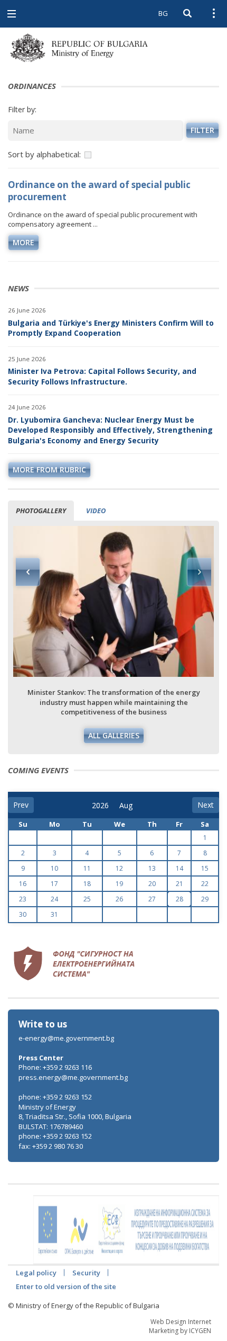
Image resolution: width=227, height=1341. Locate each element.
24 (54, 899)
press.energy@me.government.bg (73, 1077)
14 (179, 868)
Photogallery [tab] (41, 510)
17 (54, 883)
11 (87, 868)
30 (22, 914)
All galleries (113, 735)
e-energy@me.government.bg (66, 1038)
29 (205, 899)
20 (152, 883)
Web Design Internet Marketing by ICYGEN (180, 1326)
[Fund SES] (74, 962)
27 (152, 899)
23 (22, 899)
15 (205, 868)
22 (205, 883)
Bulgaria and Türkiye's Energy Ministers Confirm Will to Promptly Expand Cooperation (111, 328)
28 (179, 899)
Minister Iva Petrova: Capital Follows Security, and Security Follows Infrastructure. (102, 376)
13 (152, 868)
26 (119, 899)
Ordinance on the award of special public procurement (99, 190)
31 (54, 914)
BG (163, 13)
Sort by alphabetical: (44, 154)
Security (86, 1272)
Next (199, 572)
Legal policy (36, 1272)
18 (87, 883)
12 (119, 868)
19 (119, 883)
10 (54, 868)
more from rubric (49, 469)
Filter (202, 130)
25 (87, 899)
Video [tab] (96, 510)
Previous (28, 572)
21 (179, 883)
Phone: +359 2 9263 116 (55, 1067)
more (23, 242)
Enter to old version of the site (66, 1286)
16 (22, 883)
